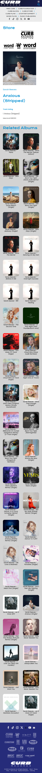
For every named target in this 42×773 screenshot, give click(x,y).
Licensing (32, 770)
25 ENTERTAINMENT (27, 14)
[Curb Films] (30, 749)
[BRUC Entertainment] (20, 756)
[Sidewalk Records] (34, 735)
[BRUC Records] (11, 756)
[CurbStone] (9, 742)
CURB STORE (27, 11)
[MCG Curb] (33, 742)
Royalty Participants (23, 770)
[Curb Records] (9, 735)
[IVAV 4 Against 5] (24, 742)
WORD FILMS (11, 16)
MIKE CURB (10, 9)
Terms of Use (14, 770)
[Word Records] (17, 735)
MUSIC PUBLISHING (28, 16)
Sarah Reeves (10, 89)
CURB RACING (13, 11)
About (31, 769)
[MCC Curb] (12, 749)
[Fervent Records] (21, 749)
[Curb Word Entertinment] (29, 756)
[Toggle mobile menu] (39, 2)
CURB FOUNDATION (26, 9)
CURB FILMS (11, 14)
